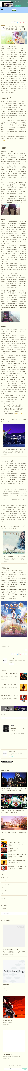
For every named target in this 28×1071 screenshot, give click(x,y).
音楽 (3, 887)
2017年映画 (4, 880)
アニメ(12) (7, 646)
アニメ (4, 890)
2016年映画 (5, 884)
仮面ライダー (5, 894)
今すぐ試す (18, 5)
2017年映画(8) (3, 646)
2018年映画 (4, 877)
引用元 (3, 140)
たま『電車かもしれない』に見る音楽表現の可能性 (13, 832)
